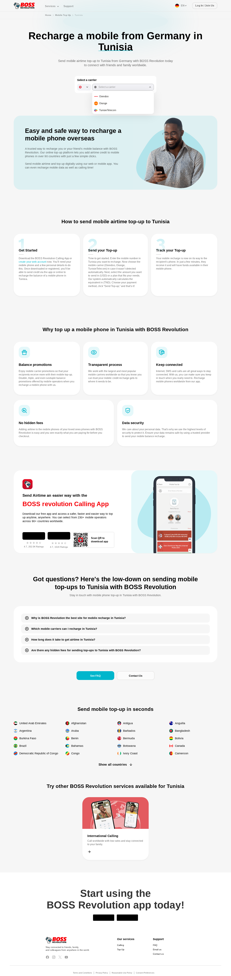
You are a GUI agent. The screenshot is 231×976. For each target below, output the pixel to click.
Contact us (158, 945)
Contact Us (135, 664)
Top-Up (121, 940)
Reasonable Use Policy (122, 964)
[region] (123, 92)
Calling (120, 936)
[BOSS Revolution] (24, 6)
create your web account (33, 251)
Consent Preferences (144, 964)
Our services (125, 930)
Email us (157, 940)
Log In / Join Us (205, 5)
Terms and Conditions (83, 964)
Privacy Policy (102, 964)
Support (67, 6)
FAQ (155, 936)
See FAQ (95, 664)
